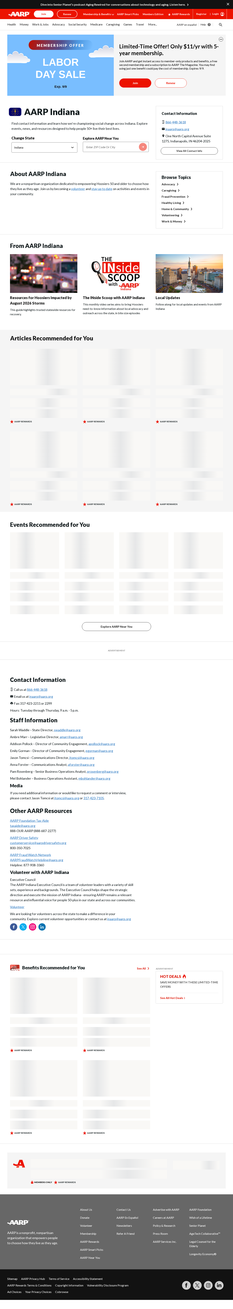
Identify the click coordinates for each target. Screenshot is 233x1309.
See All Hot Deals (171, 998)
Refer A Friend (125, 1233)
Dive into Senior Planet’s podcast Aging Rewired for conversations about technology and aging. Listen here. (113, 4)
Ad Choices (14, 1292)
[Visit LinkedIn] (219, 1285)
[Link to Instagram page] (32, 927)
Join (135, 83)
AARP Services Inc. (164, 1241)
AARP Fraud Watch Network (30, 855)
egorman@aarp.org (99, 751)
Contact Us (123, 1209)
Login (215, 13)
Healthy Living (171, 202)
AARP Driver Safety (24, 838)
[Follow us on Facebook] (13, 927)
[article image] (43, 291)
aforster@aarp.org (81, 765)
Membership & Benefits (97, 14)
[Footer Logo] (32, 1222)
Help (203, 24)
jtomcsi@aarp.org (81, 758)
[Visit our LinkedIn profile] (42, 927)
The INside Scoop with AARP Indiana (114, 297)
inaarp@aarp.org (177, 129)
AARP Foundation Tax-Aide (29, 821)
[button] (220, 24)
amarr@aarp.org (71, 737)
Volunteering (170, 215)
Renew (170, 83)
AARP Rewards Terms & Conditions (29, 1285)
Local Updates (168, 297)
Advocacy (168, 184)
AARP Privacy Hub (33, 1278)
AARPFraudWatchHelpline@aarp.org (36, 860)
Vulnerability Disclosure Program (108, 1285)
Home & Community (175, 209)
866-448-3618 (175, 122)
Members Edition (153, 14)
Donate (84, 1217)
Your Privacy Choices (38, 1292)
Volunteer (17, 907)
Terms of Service (59, 1278)
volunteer (78, 189)
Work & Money (172, 221)
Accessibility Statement (88, 1278)
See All (141, 968)
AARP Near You (90, 1257)
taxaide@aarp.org (22, 826)
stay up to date (101, 189)
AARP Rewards (181, 14)
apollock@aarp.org (101, 744)
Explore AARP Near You (101, 138)
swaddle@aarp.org (67, 730)
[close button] (221, 39)
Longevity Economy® (202, 1254)
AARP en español (187, 24)
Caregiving (169, 190)
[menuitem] (11, 26)
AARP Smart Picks (128, 14)
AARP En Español (127, 1217)
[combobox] (116, 147)
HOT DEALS (170, 976)
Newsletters (124, 1225)
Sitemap (12, 1278)
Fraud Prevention (173, 196)
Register (201, 13)
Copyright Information (69, 1285)
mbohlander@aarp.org (94, 778)
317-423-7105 (93, 798)
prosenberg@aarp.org (103, 771)
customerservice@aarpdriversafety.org (38, 843)
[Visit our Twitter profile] (23, 927)
